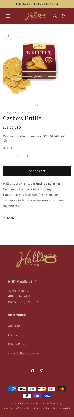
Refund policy (23, 408)
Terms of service (61, 408)
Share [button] (11, 218)
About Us (14, 326)
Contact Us (15, 335)
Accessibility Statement (23, 353)
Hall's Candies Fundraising (34, 403)
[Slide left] (27, 105)
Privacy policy (41, 408)
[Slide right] (46, 105)
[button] (8, 15)
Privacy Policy (17, 344)
